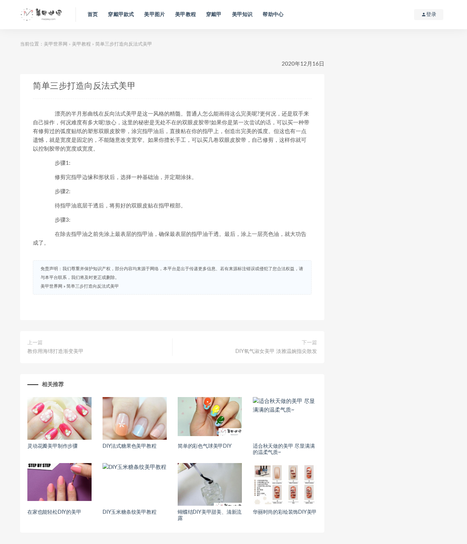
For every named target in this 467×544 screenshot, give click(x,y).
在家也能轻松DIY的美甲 (54, 512)
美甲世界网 (55, 44)
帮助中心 (273, 14)
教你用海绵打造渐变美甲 (55, 351)
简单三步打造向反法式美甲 (92, 286)
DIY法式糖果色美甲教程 (130, 446)
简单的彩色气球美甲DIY (205, 446)
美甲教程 (185, 14)
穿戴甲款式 (121, 14)
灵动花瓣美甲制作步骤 (52, 446)
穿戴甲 (214, 14)
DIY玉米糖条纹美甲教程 (130, 512)
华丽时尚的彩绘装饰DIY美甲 (285, 512)
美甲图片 (154, 14)
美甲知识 (242, 14)
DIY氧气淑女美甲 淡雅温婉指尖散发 (276, 351)
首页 (93, 14)
